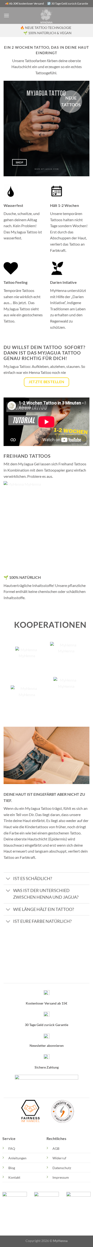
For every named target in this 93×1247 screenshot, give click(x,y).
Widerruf (59, 1158)
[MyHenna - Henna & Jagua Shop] (47, 15)
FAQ (11, 1148)
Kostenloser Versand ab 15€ (46, 1003)
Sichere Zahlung (47, 1067)
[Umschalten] (8, 879)
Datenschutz (61, 1168)
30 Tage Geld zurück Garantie (46, 1025)
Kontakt (14, 1177)
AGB (55, 1148)
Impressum (60, 1177)
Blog (11, 1168)
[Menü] (6, 15)
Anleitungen (17, 1158)
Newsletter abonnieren (47, 1045)
